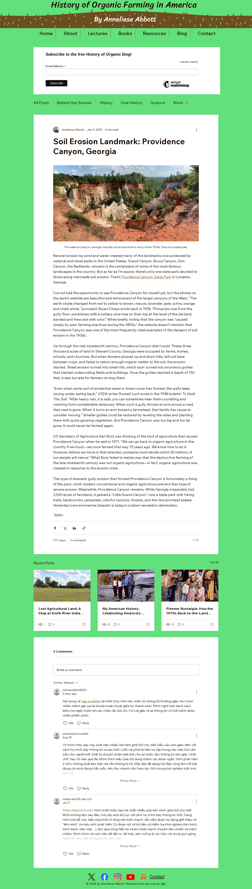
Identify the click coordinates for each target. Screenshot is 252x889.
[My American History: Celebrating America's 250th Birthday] (126, 586)
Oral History (132, 102)
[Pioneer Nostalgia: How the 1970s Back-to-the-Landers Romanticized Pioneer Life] (189, 586)
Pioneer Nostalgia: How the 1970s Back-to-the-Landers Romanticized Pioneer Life (189, 610)
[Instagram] (117, 877)
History (106, 102)
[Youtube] (130, 877)
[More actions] (196, 129)
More (178, 102)
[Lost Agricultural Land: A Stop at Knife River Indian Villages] (62, 586)
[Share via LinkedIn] (74, 528)
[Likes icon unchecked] (65, 723)
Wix (163, 883)
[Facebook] (104, 877)
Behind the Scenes (74, 102)
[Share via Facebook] (55, 528)
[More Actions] (196, 692)
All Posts (41, 102)
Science (158, 102)
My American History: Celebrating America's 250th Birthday (121, 610)
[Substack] (143, 877)
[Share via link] (84, 528)
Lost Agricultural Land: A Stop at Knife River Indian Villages (60, 610)
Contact (157, 876)
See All (214, 562)
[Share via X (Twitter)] (65, 528)
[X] (91, 877)
